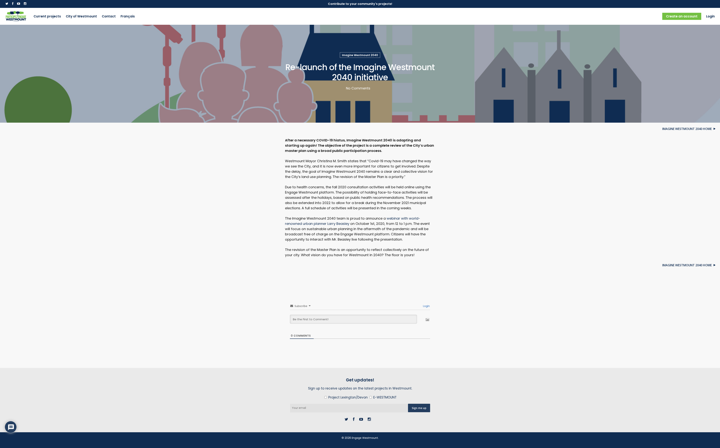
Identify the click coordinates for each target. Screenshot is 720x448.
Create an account (682, 16)
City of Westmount (81, 16)
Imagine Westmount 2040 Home (687, 129)
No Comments (358, 88)
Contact (109, 16)
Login (710, 16)
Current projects (47, 16)
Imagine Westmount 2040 (360, 55)
